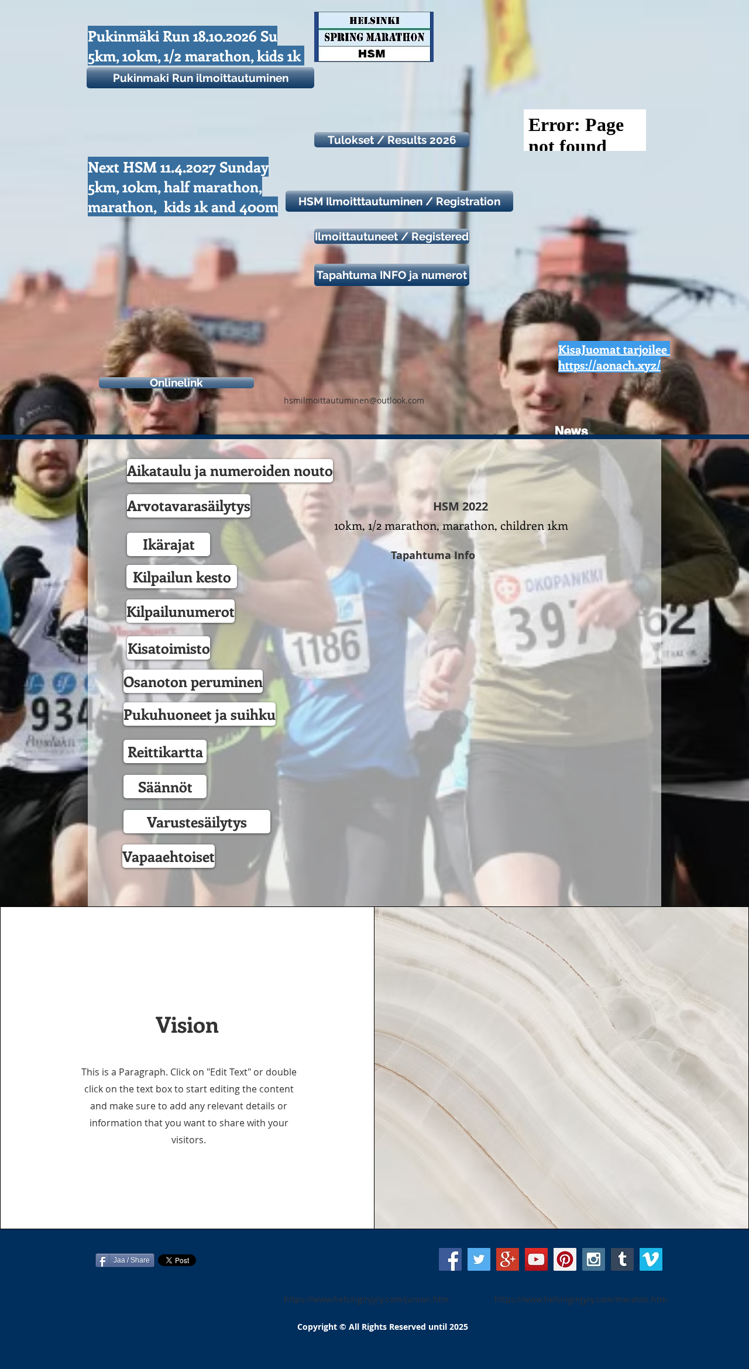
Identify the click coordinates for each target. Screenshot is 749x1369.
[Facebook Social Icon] (450, 1259)
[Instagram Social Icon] (593, 1259)
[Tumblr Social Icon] (622, 1259)
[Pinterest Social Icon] (565, 1259)
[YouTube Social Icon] (536, 1259)
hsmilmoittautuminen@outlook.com (354, 400)
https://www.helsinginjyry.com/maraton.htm (580, 1299)
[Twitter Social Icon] (479, 1259)
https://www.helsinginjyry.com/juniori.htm (366, 1299)
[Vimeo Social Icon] (651, 1259)
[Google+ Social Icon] (507, 1259)
